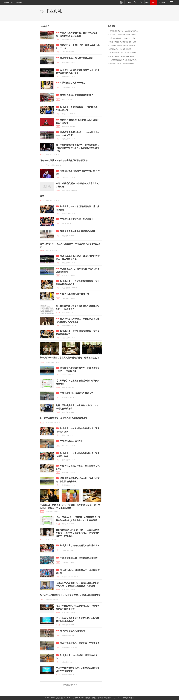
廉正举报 (125, 698)
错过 (42, 196)
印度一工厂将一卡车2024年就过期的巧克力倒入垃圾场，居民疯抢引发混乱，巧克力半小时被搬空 (124, 45)
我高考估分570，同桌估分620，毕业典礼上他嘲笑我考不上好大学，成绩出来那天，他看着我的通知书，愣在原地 (77, 533)
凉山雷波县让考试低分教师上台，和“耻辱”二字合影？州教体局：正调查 (124, 34)
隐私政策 (100, 698)
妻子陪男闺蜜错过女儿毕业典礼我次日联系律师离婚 (63, 418)
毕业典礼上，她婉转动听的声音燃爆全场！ (80, 545)
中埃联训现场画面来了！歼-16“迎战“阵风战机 (124, 60)
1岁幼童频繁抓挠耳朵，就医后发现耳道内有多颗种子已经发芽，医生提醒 (124, 31)
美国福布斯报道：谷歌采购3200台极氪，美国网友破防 (124, 56)
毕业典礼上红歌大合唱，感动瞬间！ (76, 219)
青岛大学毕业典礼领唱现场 (72, 631)
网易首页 (6, 2)
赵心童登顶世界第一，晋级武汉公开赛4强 (122, 38)
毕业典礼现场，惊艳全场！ (72, 441)
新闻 (42, 165)
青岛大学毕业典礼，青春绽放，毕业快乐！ (80, 643)
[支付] (141, 2)
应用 (12, 2)
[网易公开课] (128, 2)
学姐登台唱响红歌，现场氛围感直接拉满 (78, 558)
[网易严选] (135, 2)
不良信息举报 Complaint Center (113, 698)
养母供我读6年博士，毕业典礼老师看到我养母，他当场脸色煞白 (69, 357)
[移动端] (121, 2)
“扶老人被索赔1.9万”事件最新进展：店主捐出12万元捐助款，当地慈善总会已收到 (124, 42)
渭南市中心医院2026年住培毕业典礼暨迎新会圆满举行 (65, 160)
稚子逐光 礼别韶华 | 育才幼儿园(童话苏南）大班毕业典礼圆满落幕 (70, 595)
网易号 (42, 154)
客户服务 (94, 698)
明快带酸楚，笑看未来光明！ (73, 82)
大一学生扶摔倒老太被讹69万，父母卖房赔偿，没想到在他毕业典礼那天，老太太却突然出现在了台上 (77, 148)
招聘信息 (87, 698)
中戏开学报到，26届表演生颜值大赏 (76, 393)
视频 (58, 39)
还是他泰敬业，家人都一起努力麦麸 (76, 58)
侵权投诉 (131, 698)
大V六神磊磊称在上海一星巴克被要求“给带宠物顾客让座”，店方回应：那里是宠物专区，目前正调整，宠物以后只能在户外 (124, 53)
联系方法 (81, 698)
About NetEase (68, 698)
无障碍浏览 (19, 2)
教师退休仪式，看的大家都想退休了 (76, 95)
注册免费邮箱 (161, 2)
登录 (153, 2)
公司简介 (75, 698)
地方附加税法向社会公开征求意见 (120, 49)
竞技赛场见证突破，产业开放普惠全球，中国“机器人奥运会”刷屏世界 (124, 63)
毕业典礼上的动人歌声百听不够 (74, 294)
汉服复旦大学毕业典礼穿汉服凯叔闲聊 (77, 231)
